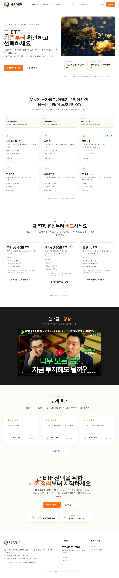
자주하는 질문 (67, 560)
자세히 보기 (9, 158)
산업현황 (46, 4)
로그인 (101, 4)
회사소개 (35, 4)
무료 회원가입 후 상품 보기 (20, 280)
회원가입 (110, 4)
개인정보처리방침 (96, 550)
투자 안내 (57, 4)
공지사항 (66, 557)
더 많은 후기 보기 (58, 451)
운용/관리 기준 (32, 68)
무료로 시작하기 (52, 505)
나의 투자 (69, 4)
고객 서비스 (81, 4)
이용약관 (93, 546)
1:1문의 (70, 505)
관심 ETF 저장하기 (13, 68)
